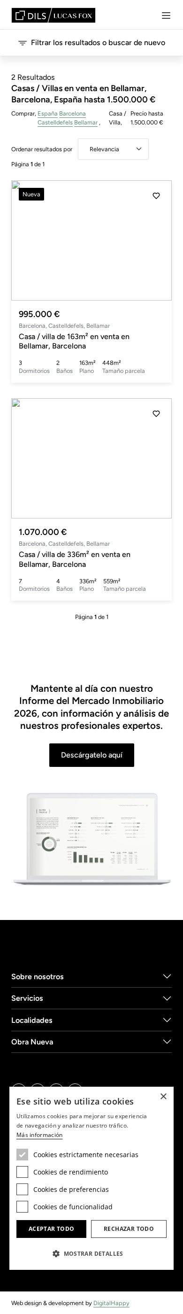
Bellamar (86, 122)
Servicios (27, 998)
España (48, 113)
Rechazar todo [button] (129, 1229)
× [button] (163, 1096)
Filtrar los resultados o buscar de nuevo (98, 42)
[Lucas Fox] (53, 15)
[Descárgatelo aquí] (91, 839)
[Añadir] (156, 196)
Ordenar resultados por (41, 149)
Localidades (32, 1020)
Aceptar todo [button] (52, 1229)
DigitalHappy (111, 1302)
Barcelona (72, 113)
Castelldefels (55, 122)
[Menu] (166, 15)
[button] (156, 240)
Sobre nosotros (37, 976)
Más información (39, 1135)
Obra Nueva (32, 1041)
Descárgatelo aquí (91, 754)
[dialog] (91, 1178)
